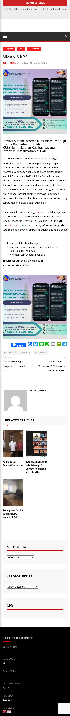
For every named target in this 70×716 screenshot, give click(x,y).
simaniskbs (41, 353)
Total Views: (9, 696)
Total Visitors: (9, 708)
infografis (9, 49)
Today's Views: (10, 659)
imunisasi (41, 212)
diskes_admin (9, 63)
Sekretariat (34, 49)
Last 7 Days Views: (12, 684)
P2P (21, 49)
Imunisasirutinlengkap (17, 353)
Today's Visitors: (11, 671)
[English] (5, 711)
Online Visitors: (10, 647)
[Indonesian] (9, 711)
